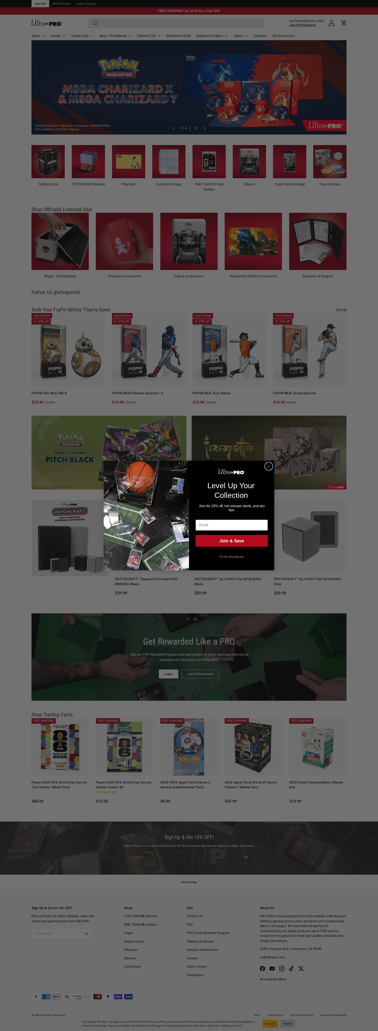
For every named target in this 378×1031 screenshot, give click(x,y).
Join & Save (231, 540)
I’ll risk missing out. (231, 556)
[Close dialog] (269, 466)
